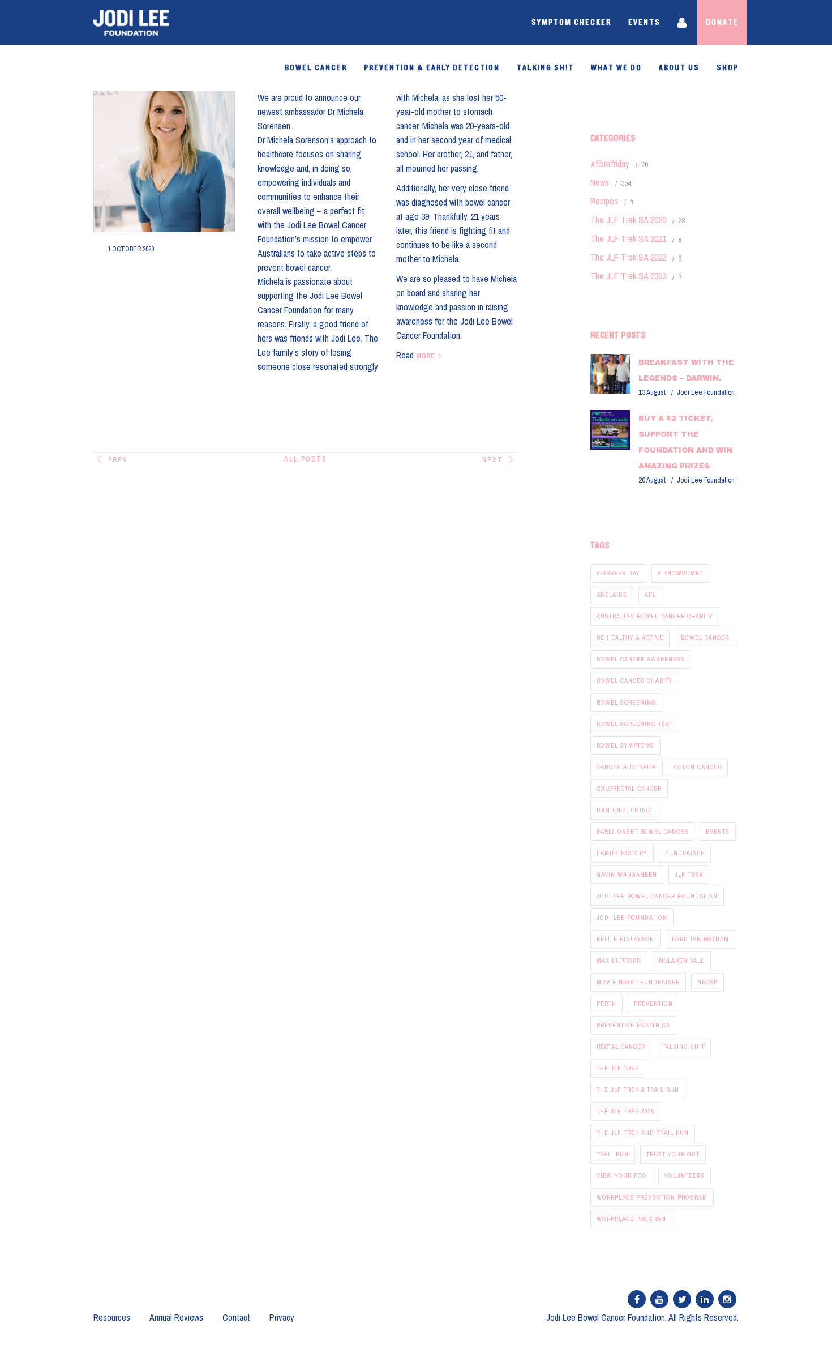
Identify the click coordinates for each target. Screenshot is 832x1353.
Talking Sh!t (545, 67)
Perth (606, 1004)
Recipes (604, 201)
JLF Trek (689, 874)
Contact (236, 1317)
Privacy (281, 1317)
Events (644, 22)
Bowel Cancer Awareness (641, 659)
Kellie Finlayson (625, 939)
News (599, 182)
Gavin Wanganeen (627, 874)
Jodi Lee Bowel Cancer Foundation (657, 896)
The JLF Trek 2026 (626, 1111)
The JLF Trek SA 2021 (628, 238)
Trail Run (613, 1154)
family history (622, 853)
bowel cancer (705, 638)
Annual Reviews (176, 1317)
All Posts (305, 459)
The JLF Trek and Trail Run (643, 1133)
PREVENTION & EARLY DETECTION (432, 67)
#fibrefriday (609, 163)
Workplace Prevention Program (652, 1197)
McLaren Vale (682, 960)
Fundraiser (685, 853)
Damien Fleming (624, 810)
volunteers (684, 1176)
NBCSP (707, 982)
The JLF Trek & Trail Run (638, 1090)
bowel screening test (635, 724)
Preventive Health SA (633, 1025)
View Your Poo (622, 1176)
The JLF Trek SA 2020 (628, 220)
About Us (679, 67)
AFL (650, 595)
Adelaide (612, 595)
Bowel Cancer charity (635, 681)
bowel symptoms (625, 745)
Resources (111, 1317)
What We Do (616, 67)
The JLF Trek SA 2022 (628, 257)
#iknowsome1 (680, 573)
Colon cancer (698, 767)
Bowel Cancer (316, 67)
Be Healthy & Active (630, 638)
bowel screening (626, 702)
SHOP (728, 67)
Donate (722, 22)
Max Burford (619, 960)
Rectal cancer (621, 1047)
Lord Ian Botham (700, 939)
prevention (653, 1004)
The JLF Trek (618, 1068)
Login (683, 22)
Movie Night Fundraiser (638, 982)
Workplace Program (631, 1219)
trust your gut (673, 1154)
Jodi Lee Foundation (632, 917)
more (425, 356)
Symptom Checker (571, 22)
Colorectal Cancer (629, 788)
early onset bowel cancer (642, 831)
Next (492, 459)
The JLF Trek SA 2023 (628, 276)
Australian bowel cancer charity (655, 616)
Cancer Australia (627, 767)
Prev (118, 459)
